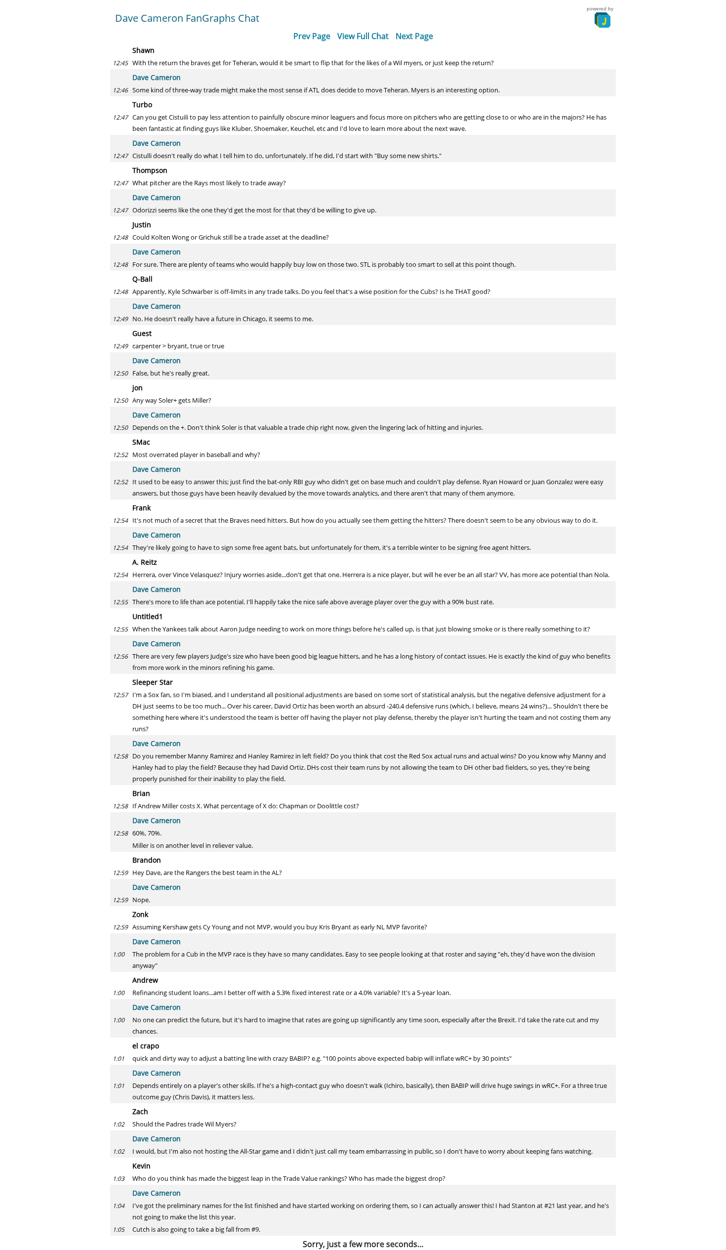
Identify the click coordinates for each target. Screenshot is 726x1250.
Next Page (414, 36)
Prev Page (311, 36)
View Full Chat (363, 36)
